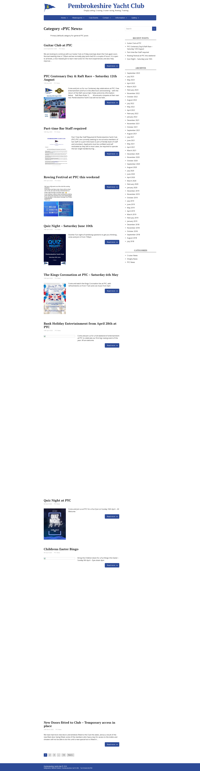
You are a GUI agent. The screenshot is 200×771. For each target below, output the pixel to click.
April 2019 (131, 211)
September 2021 (133, 130)
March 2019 (131, 214)
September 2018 (133, 234)
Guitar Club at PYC (58, 45)
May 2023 (131, 80)
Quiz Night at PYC (57, 500)
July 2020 (130, 171)
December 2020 (133, 154)
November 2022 (133, 93)
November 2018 (133, 228)
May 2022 (131, 107)
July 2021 (130, 137)
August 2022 (132, 100)
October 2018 (132, 231)
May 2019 (131, 208)
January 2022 (132, 117)
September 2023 (133, 73)
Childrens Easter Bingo (61, 549)
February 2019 (132, 218)
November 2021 (133, 123)
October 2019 (132, 197)
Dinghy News (132, 259)
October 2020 (132, 161)
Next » (70, 755)
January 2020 (132, 187)
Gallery (134, 18)
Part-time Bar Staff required (65, 128)
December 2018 (133, 224)
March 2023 (131, 86)
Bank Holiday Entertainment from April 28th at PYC (80, 325)
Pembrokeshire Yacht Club (106, 5)
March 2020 (131, 181)
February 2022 (132, 113)
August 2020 (132, 167)
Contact (106, 18)
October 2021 (132, 127)
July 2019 (130, 201)
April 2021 (131, 147)
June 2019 (131, 204)
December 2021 (133, 120)
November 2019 (133, 194)
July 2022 (130, 103)
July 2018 (130, 241)
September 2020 (133, 164)
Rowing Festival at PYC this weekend (71, 177)
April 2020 (131, 177)
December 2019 (133, 191)
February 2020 (132, 184)
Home (63, 18)
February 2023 (132, 90)
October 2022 (132, 97)
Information (120, 18)
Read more (111, 66)
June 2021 (131, 140)
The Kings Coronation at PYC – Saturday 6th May (81, 275)
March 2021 (131, 150)
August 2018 (132, 238)
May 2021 (131, 144)
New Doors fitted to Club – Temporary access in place (79, 724)
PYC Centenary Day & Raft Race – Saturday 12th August (80, 78)
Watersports (77, 18)
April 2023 (131, 83)
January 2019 (132, 221)
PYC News (62, 49)
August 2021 (132, 134)
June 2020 (131, 174)
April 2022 (131, 110)
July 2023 (130, 76)
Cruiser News (132, 255)
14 (64, 755)
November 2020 (133, 157)
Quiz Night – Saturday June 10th (68, 226)
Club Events (93, 18)
